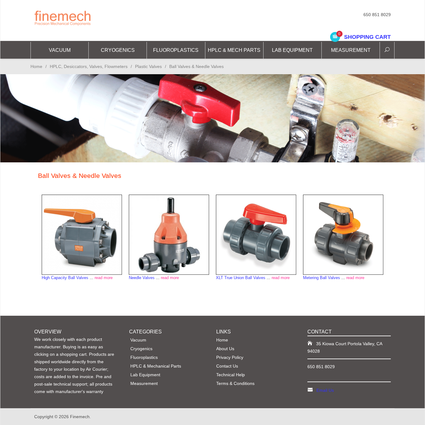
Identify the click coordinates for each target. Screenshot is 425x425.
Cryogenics (141, 348)
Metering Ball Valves (321, 277)
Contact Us (227, 366)
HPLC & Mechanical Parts (155, 366)
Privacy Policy (229, 357)
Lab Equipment (292, 50)
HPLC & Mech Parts (234, 50)
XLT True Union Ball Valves (240, 277)
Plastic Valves (148, 66)
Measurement (351, 50)
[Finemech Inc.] (91, 17)
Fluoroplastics (175, 50)
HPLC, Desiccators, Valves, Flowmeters (89, 66)
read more (104, 277)
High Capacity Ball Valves (65, 277)
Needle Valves (142, 277)
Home (36, 66)
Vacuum (60, 50)
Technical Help (230, 374)
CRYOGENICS (118, 50)
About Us (225, 348)
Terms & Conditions (235, 383)
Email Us (325, 390)
